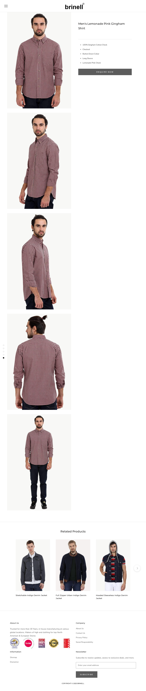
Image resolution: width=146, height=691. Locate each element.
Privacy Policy (81, 637)
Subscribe (86, 674)
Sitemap (13, 657)
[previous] (9, 568)
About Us (80, 628)
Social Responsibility (84, 642)
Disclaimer (14, 662)
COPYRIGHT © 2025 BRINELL (73, 683)
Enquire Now (105, 72)
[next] (137, 568)
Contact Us (80, 633)
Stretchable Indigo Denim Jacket (31, 595)
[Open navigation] (6, 6)
